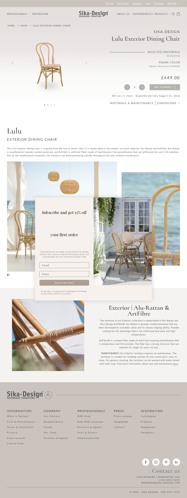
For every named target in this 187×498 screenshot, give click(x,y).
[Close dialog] (148, 200)
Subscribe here (64, 282)
